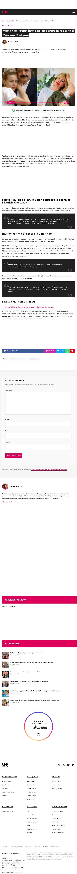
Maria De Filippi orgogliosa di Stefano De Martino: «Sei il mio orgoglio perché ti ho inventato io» (36, 691)
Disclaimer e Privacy (17, 846)
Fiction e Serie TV (32, 788)
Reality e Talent (31, 795)
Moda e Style (31, 815)
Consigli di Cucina (57, 811)
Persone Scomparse (8, 792)
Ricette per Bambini (58, 832)
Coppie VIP (30, 785)
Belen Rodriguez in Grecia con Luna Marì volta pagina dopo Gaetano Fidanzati (31, 662)
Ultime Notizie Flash (9, 606)
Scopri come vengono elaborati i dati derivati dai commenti (49, 469)
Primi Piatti (55, 822)
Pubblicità (45, 846)
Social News (7, 807)
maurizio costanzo (33, 359)
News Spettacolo (57, 788)
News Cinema (56, 781)
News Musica (56, 785)
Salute (29, 825)
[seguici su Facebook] (59, 765)
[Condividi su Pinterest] (72, 351)
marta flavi (21, 359)
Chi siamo (5, 846)
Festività (29, 832)
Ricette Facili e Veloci (58, 825)
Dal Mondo (5, 785)
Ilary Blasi (12, 359)
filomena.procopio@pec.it (14, 862)
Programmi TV (31, 792)
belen (5, 359)
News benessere (32, 822)
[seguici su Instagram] (64, 765)
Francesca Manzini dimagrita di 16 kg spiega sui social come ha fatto (29, 681)
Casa (28, 811)
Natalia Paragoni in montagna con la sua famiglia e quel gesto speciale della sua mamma (34, 700)
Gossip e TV (32, 777)
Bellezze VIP (10, 21)
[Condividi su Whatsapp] (67, 351)
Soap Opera (30, 799)
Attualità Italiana (7, 781)
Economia (5, 788)
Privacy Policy (54, 846)
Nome (7, 419)
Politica (4, 795)
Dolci (53, 815)
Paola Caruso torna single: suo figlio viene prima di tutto (25, 672)
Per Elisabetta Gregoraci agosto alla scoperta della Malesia (26, 653)
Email (7, 431)
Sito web (7, 442)
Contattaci (37, 846)
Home (4, 21)
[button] (73, 12)
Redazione (28, 846)
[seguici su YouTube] (68, 765)
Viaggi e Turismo (32, 829)
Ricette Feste (56, 829)
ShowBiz (56, 777)
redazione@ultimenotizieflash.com (13, 860)
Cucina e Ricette (59, 807)
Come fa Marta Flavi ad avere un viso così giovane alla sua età (29, 307)
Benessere (32, 807)
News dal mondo (7, 811)
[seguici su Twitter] (73, 765)
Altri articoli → (7, 502)
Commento (9, 390)
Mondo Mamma (32, 818)
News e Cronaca (9, 777)
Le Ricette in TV (57, 818)
